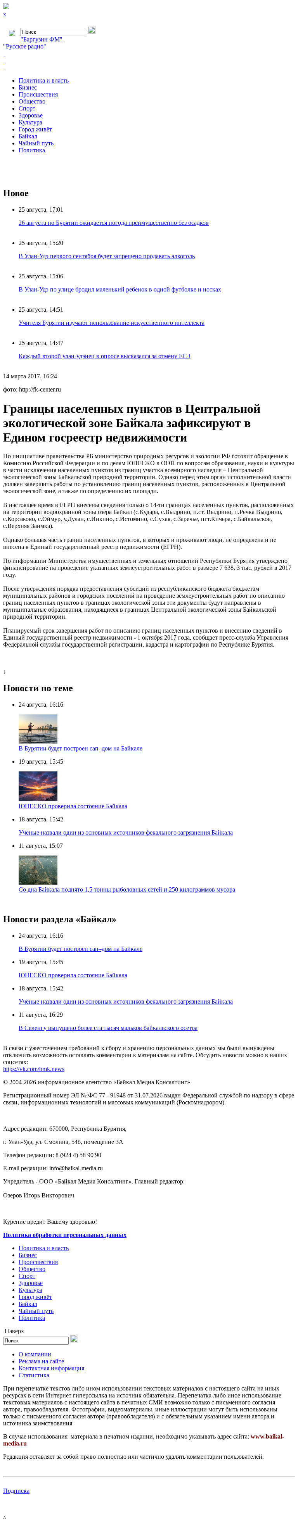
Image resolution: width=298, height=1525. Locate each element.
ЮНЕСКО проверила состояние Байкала (73, 806)
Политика (32, 150)
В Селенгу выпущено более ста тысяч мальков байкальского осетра (108, 1028)
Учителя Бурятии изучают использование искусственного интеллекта (111, 322)
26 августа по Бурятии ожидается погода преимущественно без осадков (114, 222)
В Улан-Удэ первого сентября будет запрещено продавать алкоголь (107, 256)
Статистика (34, 1375)
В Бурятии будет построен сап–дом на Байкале (80, 748)
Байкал (28, 136)
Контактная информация (51, 1368)
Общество (32, 101)
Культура (30, 122)
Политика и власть (44, 80)
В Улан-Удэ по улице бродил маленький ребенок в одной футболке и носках (120, 289)
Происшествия (38, 94)
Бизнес (28, 87)
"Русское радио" (24, 46)
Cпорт (27, 108)
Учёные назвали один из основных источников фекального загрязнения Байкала (126, 832)
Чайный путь (36, 143)
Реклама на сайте (41, 1361)
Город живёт (35, 129)
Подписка (16, 1490)
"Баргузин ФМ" (41, 39)
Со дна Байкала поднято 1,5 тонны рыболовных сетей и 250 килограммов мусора (127, 889)
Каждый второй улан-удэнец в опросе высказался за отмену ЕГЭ (105, 356)
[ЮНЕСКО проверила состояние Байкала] (38, 799)
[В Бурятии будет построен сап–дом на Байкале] (38, 741)
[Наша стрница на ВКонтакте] (149, 53)
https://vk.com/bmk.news (33, 1069)
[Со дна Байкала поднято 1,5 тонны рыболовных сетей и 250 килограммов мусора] (38, 882)
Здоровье (31, 115)
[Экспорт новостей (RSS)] (149, 60)
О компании (35, 1354)
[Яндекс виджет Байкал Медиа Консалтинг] (149, 67)
